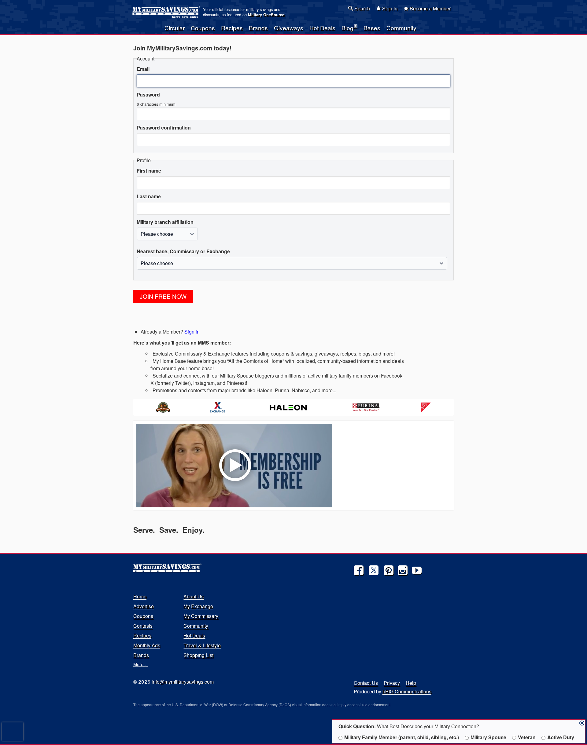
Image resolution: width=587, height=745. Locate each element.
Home (139, 596)
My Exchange (198, 606)
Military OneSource (266, 14)
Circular (174, 28)
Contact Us (366, 682)
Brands (258, 28)
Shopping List (198, 655)
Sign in (192, 331)
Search (361, 8)
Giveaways (288, 28)
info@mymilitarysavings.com (183, 681)
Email (143, 68)
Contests (143, 625)
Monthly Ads (146, 645)
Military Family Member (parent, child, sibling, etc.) (401, 737)
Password (148, 94)
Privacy (392, 682)
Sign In (389, 8)
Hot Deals (322, 28)
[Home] (167, 12)
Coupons (203, 28)
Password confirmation (164, 127)
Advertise (143, 606)
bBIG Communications (406, 691)
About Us (193, 596)
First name (149, 170)
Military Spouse (488, 737)
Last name (149, 196)
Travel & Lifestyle (202, 645)
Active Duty (560, 737)
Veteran (527, 737)
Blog (347, 28)
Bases (372, 28)
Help (411, 682)
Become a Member (429, 8)
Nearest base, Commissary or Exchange (183, 251)
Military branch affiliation (165, 221)
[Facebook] (359, 570)
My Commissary (200, 615)
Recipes (232, 28)
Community (401, 28)
